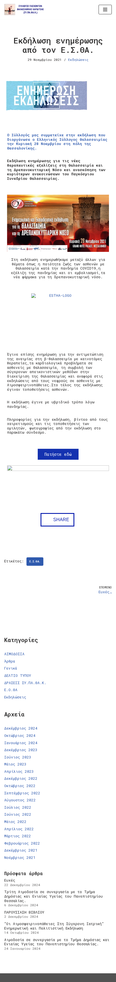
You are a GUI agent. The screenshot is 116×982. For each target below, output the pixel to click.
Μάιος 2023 (15, 764)
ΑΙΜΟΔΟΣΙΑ (14, 653)
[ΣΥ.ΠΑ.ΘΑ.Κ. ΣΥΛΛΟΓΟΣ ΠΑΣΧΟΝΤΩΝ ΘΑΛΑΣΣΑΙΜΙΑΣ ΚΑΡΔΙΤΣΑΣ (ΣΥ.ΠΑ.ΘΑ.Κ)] (25, 9)
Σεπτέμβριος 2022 (22, 792)
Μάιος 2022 (15, 821)
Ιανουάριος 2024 (20, 742)
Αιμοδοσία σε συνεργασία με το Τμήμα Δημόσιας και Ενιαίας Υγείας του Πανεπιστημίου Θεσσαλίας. (56, 942)
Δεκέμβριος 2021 (20, 850)
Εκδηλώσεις (78, 60)
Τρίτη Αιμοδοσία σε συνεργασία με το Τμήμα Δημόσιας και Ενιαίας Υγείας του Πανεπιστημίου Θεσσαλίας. (53, 896)
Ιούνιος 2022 (17, 814)
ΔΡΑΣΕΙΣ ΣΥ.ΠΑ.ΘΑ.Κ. (25, 682)
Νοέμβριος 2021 (19, 857)
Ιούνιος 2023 (17, 757)
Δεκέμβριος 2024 (20, 728)
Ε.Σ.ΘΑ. (35, 561)
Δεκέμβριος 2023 (20, 749)
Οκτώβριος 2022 (19, 785)
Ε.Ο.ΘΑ (10, 689)
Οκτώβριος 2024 (19, 735)
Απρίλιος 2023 (19, 771)
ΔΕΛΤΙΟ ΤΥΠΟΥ (17, 675)
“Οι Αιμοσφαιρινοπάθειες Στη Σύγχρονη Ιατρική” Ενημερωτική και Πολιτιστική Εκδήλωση (54, 926)
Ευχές (9, 880)
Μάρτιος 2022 (17, 835)
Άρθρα (9, 661)
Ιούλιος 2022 (17, 807)
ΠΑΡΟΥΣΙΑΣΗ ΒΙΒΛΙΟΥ (24, 912)
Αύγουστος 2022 (20, 799)
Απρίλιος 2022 (19, 828)
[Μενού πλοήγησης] (105, 9)
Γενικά (10, 668)
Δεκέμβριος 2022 (20, 778)
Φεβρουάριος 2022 (22, 843)
